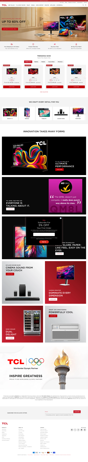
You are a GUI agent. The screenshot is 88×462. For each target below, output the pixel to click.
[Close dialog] (60, 218)
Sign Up (44, 241)
